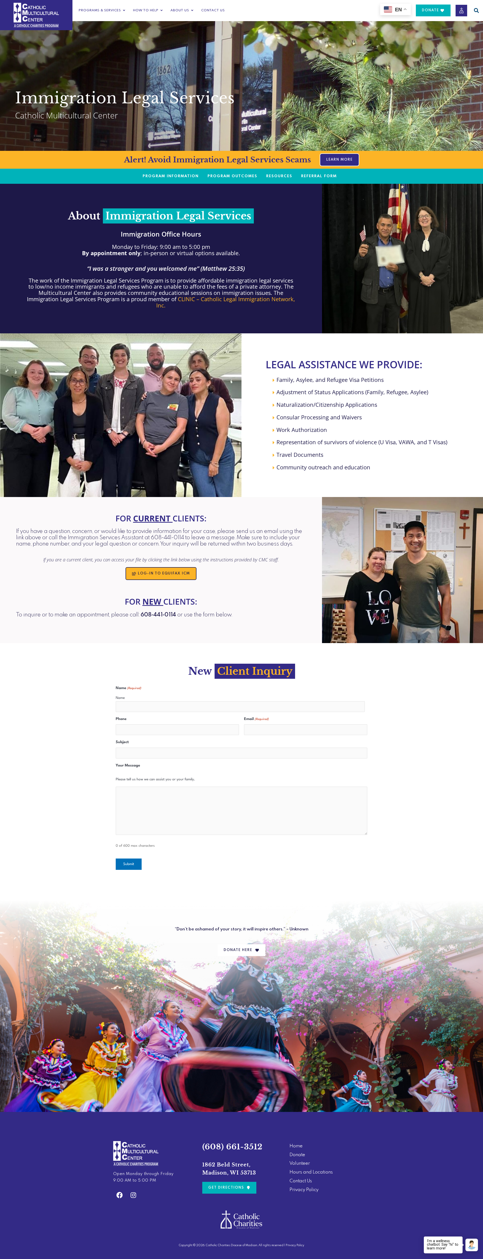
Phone (121, 719)
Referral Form (319, 176)
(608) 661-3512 (232, 1146)
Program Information (171, 176)
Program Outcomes (232, 176)
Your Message (128, 766)
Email (256, 719)
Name (120, 698)
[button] (476, 10)
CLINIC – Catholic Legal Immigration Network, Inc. (225, 302)
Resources (279, 176)
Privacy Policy (295, 1245)
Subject (122, 742)
